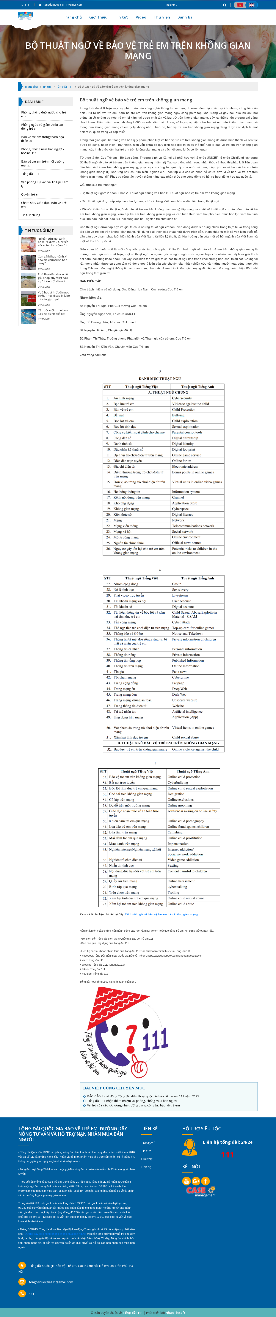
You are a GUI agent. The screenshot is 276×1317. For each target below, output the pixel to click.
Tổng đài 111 (30, 174)
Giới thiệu (98, 17)
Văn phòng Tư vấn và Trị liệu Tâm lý (44, 184)
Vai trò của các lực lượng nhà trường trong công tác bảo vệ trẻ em (133, 1105)
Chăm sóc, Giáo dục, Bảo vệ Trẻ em (44, 205)
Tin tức (122, 17)
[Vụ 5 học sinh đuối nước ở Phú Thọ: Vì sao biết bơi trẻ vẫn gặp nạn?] (28, 298)
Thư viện (162, 17)
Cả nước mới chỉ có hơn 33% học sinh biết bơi (53, 312)
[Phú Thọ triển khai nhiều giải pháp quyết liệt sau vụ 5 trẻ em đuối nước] (28, 280)
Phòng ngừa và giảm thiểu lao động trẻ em (42, 126)
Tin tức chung (30, 215)
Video (141, 17)
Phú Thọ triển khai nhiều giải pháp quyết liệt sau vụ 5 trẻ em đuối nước (53, 277)
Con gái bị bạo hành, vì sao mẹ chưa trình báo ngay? (52, 259)
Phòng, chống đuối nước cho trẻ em (43, 114)
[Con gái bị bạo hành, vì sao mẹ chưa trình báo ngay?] (28, 262)
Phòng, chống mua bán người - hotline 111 (42, 151)
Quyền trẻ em (30, 194)
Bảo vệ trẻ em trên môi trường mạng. (42, 163)
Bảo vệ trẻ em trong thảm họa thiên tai (42, 139)
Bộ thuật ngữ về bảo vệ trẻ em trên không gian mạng (161, 914)
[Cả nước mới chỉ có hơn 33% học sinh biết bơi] (28, 316)
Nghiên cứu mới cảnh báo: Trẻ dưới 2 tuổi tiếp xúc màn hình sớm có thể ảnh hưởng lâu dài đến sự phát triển (54, 245)
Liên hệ (146, 1167)
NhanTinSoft (175, 1313)
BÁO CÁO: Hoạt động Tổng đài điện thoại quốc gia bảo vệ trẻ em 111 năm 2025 (143, 1096)
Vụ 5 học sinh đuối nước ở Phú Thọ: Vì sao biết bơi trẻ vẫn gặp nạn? (54, 295)
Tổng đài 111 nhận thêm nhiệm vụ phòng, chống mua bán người (132, 1101)
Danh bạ (185, 17)
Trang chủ (72, 17)
